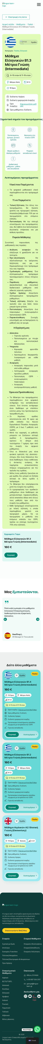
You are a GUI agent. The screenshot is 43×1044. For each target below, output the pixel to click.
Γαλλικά (5, 1012)
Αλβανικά (6, 1015)
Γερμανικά (6, 1008)
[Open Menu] (39, 4)
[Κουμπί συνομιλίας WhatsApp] (37, 1029)
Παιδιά (30, 24)
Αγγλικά (5, 978)
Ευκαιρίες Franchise (10, 952)
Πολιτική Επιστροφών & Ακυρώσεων (10, 959)
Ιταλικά (5, 1000)
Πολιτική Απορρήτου (10, 955)
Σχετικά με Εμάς (8, 944)
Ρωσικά (5, 1004)
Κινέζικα (5, 989)
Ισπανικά (5, 985)
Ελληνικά (5, 993)
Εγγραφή (11, 555)
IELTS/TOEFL (7, 981)
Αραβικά (5, 996)
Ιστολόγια (6, 948)
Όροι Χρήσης (7, 963)
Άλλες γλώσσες (8, 1019)
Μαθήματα (20, 24)
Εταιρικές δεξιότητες (32, 952)
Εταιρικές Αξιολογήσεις (32, 944)
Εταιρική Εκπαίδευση (32, 948)
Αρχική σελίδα (8, 24)
